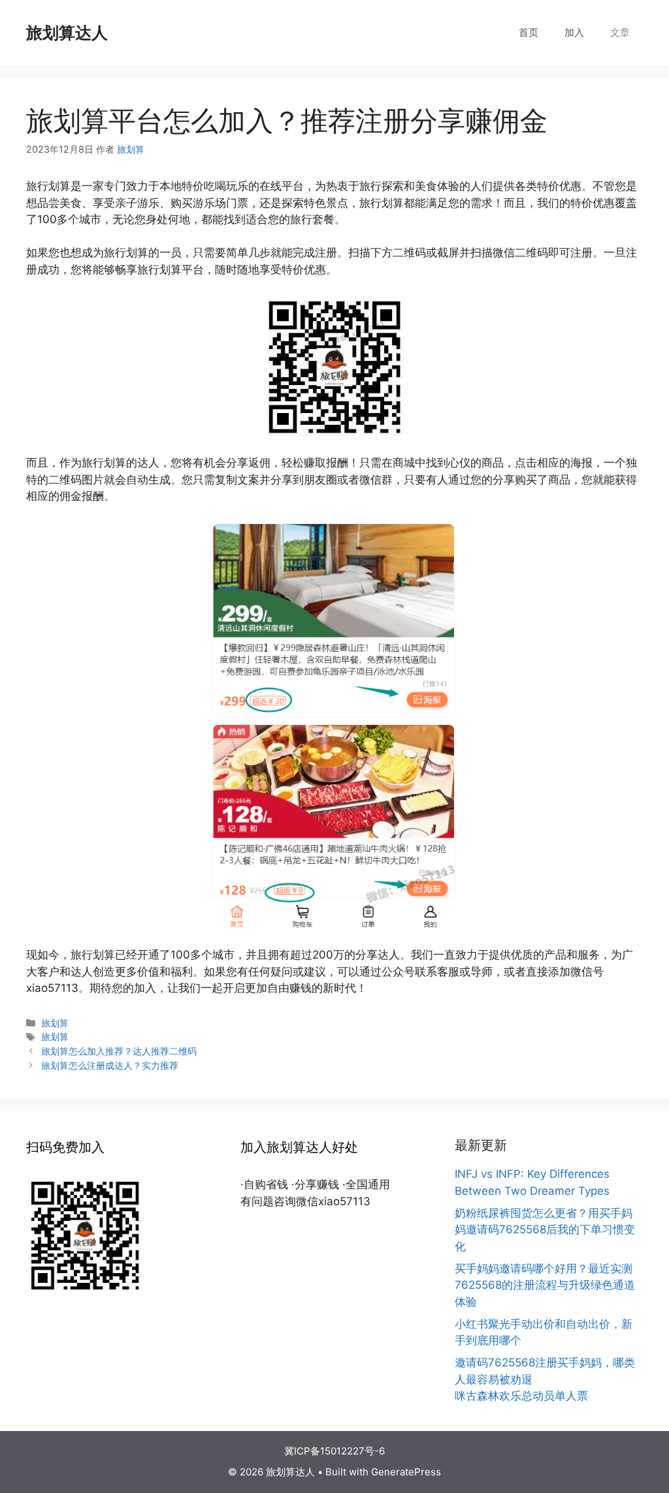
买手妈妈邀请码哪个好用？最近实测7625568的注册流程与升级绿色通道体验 (545, 1285)
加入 (574, 32)
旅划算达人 (67, 32)
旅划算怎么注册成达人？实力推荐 (109, 1065)
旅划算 (55, 1022)
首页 (528, 32)
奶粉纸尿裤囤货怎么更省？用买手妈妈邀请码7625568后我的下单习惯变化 (545, 1230)
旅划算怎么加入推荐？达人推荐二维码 (119, 1050)
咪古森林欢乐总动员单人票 (521, 1395)
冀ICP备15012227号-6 (334, 1451)
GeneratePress (406, 1472)
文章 (620, 32)
